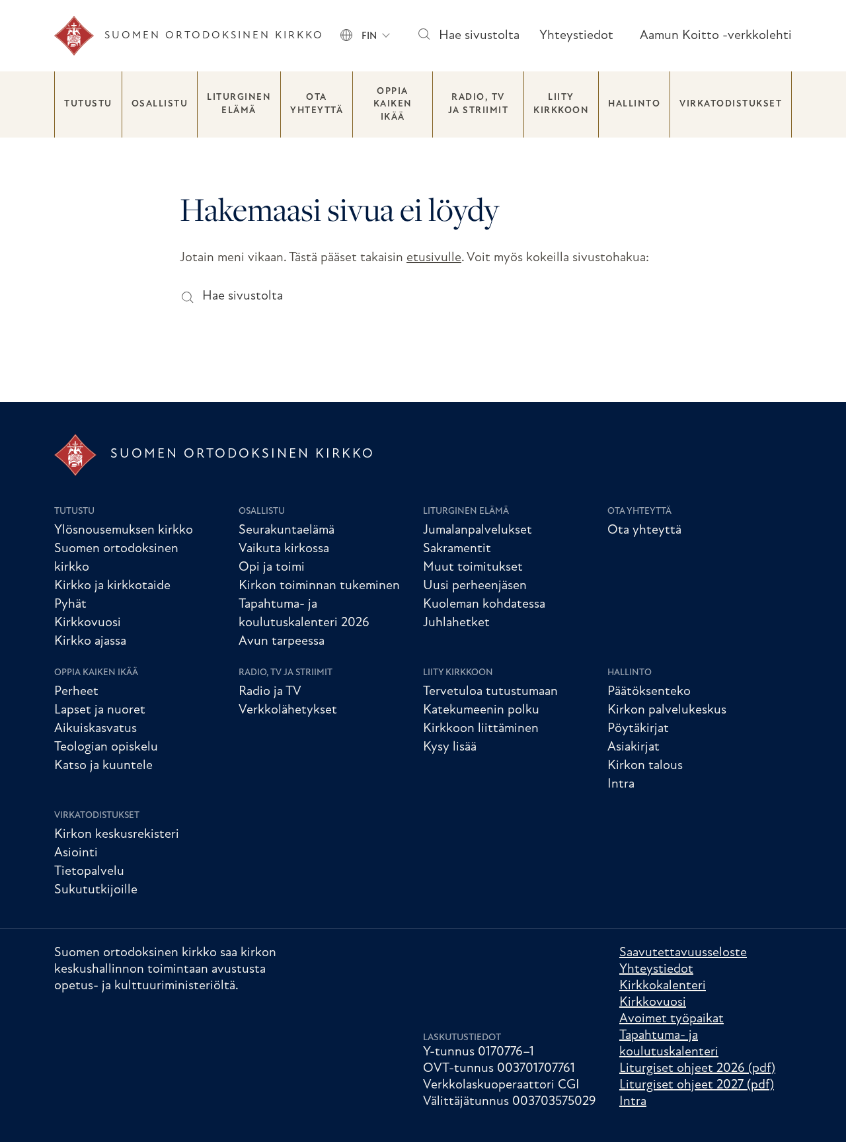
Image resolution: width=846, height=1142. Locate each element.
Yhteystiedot (576, 35)
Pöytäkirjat (638, 728)
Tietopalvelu (89, 871)
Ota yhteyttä (316, 104)
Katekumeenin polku (481, 710)
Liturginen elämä (239, 104)
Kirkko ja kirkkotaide (112, 585)
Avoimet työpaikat (671, 1019)
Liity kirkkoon (561, 104)
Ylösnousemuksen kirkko (123, 530)
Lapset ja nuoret (99, 710)
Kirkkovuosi (87, 623)
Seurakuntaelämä (286, 530)
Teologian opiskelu (106, 747)
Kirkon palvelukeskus (666, 710)
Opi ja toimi (272, 567)
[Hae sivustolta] (423, 36)
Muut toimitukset (473, 567)
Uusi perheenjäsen (475, 585)
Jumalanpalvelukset (477, 530)
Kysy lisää (450, 747)
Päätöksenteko (649, 691)
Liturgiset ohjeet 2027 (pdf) (696, 1085)
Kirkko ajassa (90, 641)
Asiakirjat (633, 747)
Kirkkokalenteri (662, 986)
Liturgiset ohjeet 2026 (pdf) (697, 1068)
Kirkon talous (645, 765)
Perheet (76, 691)
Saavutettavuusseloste (683, 952)
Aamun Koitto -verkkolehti (716, 35)
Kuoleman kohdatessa (484, 604)
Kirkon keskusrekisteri (116, 834)
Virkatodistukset (730, 104)
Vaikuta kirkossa (284, 548)
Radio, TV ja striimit (478, 104)
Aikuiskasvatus (95, 728)
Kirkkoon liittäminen (481, 728)
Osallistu (160, 104)
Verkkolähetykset (288, 710)
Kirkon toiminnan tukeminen (319, 585)
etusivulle (433, 258)
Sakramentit (457, 548)
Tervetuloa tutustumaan (490, 691)
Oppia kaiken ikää (392, 104)
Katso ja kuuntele (103, 765)
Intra (620, 784)
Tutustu (88, 104)
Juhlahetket (456, 623)
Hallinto (634, 104)
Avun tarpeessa (282, 641)
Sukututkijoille (95, 890)
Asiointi (76, 853)
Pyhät (70, 604)
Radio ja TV (270, 691)
